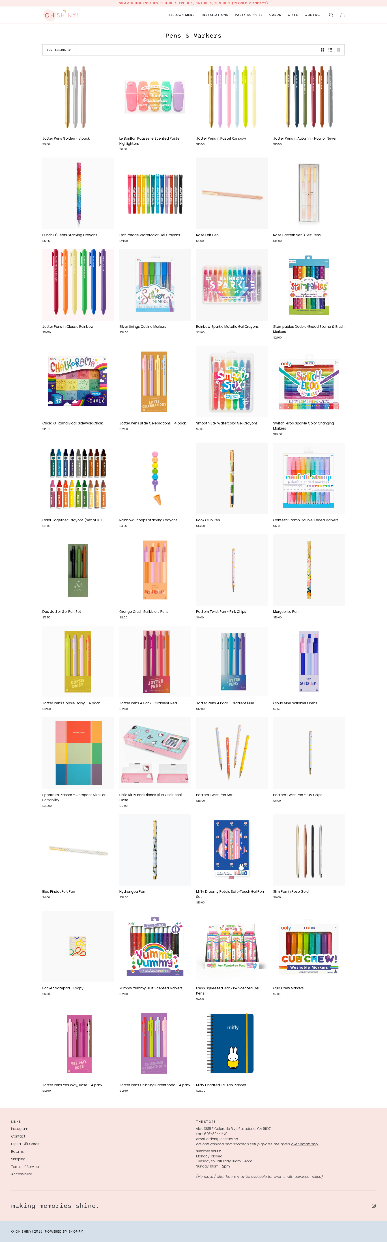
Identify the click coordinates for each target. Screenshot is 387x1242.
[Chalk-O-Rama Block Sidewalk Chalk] (78, 382)
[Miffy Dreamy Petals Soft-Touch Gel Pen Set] (232, 850)
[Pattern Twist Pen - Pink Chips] (232, 570)
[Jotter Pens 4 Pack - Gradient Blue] (232, 661)
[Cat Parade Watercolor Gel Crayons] (155, 193)
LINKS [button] (16, 1121)
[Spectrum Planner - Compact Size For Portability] (78, 753)
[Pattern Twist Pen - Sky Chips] (309, 753)
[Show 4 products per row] (339, 50)
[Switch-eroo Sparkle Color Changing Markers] (309, 382)
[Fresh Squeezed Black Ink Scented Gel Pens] (232, 946)
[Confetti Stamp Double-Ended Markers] (309, 478)
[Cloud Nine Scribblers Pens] (309, 661)
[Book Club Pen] (232, 478)
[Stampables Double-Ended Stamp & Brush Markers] (309, 285)
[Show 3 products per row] (330, 50)
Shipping (18, 1159)
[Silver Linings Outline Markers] (155, 285)
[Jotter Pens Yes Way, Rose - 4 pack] (78, 1043)
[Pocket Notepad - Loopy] (78, 946)
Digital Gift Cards (25, 1144)
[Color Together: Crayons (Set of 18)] (78, 478)
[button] (181, 14)
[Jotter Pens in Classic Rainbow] (78, 285)
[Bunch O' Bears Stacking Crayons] (78, 193)
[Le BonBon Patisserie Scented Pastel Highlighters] (155, 96)
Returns (17, 1151)
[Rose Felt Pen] (232, 193)
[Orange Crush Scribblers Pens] (155, 570)
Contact (18, 1136)
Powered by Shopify (64, 1231)
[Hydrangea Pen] (155, 850)
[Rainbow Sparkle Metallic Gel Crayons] (232, 285)
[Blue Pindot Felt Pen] (78, 850)
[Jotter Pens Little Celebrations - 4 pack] (155, 382)
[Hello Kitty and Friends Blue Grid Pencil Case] (155, 753)
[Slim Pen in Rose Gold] (309, 850)
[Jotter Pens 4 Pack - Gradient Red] (155, 661)
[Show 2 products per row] (322, 50)
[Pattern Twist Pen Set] (232, 753)
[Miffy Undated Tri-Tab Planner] (232, 1043)
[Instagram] (374, 1206)
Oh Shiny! (24, 1231)
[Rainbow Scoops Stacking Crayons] (155, 478)
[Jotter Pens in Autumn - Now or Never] (309, 96)
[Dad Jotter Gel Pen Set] (78, 570)
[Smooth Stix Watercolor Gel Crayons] (232, 382)
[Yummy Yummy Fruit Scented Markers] (155, 946)
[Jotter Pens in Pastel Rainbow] (232, 96)
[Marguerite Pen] (309, 570)
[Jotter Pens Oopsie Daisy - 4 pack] (78, 661)
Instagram (19, 1128)
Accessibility (21, 1174)
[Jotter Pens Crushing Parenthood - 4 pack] (155, 1043)
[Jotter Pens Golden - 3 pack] (78, 96)
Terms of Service (25, 1166)
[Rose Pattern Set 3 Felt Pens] (309, 193)
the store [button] (205, 1121)
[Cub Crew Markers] (309, 946)
